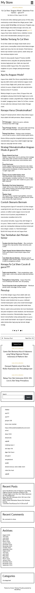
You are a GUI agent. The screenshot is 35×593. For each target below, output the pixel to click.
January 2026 (7, 543)
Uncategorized (17, 7)
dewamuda (8, 438)
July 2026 (5, 536)
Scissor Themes (14, 588)
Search (5, 394)
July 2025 (5, 552)
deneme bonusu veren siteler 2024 (15, 467)
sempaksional (9, 459)
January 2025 (7, 560)
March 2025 (6, 559)
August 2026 (6, 535)
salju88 (7, 441)
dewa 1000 (8, 434)
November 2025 (7, 546)
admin (11, 15)
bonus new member (11, 424)
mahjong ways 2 (9, 445)
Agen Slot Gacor (9, 452)
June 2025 (6, 554)
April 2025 (6, 557)
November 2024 (7, 563)
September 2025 (7, 549)
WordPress (17, 589)
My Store (7, 2)
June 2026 (6, 538)
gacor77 (29, 30)
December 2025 (7, 544)
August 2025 (6, 551)
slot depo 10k (9, 448)
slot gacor (8, 456)
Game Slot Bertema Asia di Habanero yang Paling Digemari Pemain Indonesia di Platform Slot (17, 354)
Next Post (28, 338)
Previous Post (8, 338)
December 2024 (7, 562)
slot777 (7, 413)
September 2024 (7, 565)
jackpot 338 (8, 420)
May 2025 (6, 555)
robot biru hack (9, 470)
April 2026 (6, 539)
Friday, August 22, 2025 (21, 15)
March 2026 (6, 541)
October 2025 (7, 547)
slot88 (7, 463)
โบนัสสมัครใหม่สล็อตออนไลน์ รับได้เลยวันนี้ (15, 503)
